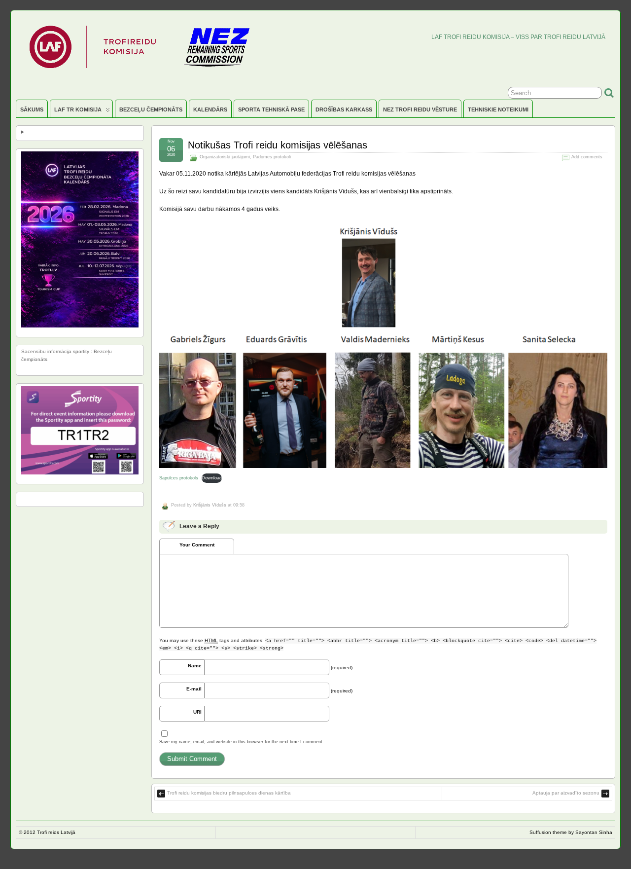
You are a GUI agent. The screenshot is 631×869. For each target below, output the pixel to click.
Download (212, 477)
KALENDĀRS (210, 109)
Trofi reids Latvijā (56, 832)
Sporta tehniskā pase (271, 109)
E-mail (194, 688)
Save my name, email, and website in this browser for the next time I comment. (241, 741)
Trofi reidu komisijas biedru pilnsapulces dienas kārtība (229, 793)
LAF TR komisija (78, 109)
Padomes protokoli (272, 156)
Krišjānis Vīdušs (209, 505)
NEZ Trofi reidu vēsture (420, 109)
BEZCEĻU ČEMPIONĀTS (150, 109)
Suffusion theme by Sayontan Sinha (570, 832)
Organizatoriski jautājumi (225, 156)
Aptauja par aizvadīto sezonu (565, 793)
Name (195, 665)
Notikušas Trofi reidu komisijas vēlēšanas (277, 145)
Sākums (31, 109)
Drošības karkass (344, 109)
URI (197, 712)
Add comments (586, 156)
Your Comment (196, 544)
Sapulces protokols (178, 477)
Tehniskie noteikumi (498, 109)
